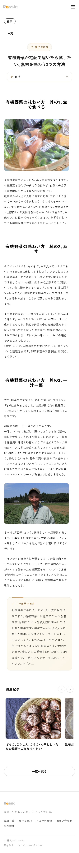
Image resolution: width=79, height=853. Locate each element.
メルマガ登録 (44, 820)
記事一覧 (9, 820)
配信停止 (9, 845)
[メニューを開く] (71, 6)
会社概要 (9, 826)
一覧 (10, 33)
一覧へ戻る (39, 771)
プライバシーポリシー (30, 845)
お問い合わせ (64, 820)
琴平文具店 (25, 820)
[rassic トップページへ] (10, 6)
